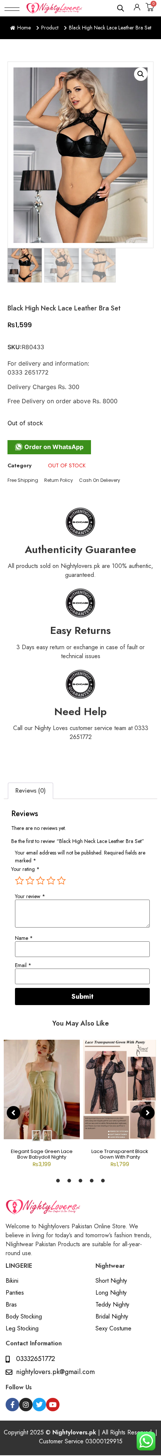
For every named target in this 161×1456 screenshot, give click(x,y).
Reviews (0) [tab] (30, 790)
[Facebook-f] (12, 1404)
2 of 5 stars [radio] (29, 880)
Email (23, 965)
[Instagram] (26, 1404)
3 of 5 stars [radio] (40, 880)
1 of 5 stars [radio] (19, 880)
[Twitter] (39, 1404)
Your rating (25, 869)
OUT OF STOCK (67, 465)
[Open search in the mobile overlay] (121, 8)
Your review (30, 896)
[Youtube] (53, 1404)
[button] (12, 8)
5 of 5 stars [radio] (61, 880)
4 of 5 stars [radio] (50, 880)
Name (24, 938)
